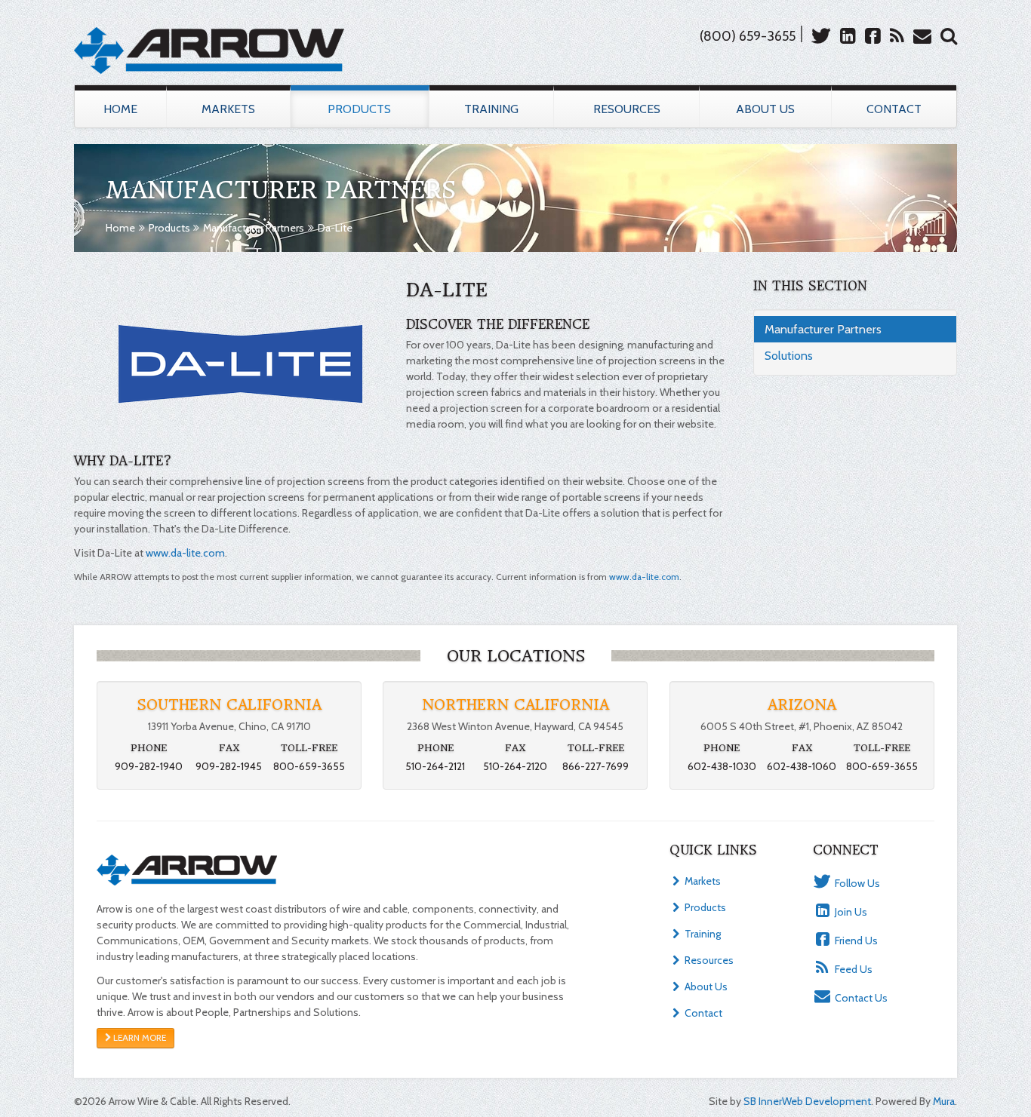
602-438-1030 (722, 766)
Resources (626, 109)
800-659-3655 (309, 766)
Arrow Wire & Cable (209, 50)
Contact (894, 109)
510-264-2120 (515, 766)
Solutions (789, 355)
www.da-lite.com (185, 553)
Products (359, 109)
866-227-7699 (595, 766)
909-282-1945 (228, 766)
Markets (228, 109)
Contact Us (860, 998)
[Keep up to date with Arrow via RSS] (894, 36)
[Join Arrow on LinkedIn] (845, 36)
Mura (944, 1101)
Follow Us (856, 883)
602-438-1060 (801, 766)
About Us (765, 109)
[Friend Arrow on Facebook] (870, 36)
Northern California (515, 704)
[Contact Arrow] (919, 36)
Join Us (849, 912)
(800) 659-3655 (748, 36)
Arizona (802, 704)
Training (491, 109)
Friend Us (855, 940)
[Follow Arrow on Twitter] (818, 36)
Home (120, 109)
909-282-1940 (149, 766)
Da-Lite (335, 228)
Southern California (229, 704)
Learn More (138, 1038)
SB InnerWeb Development (807, 1101)
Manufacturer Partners (253, 228)
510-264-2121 (435, 766)
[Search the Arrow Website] (946, 36)
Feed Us (852, 969)
